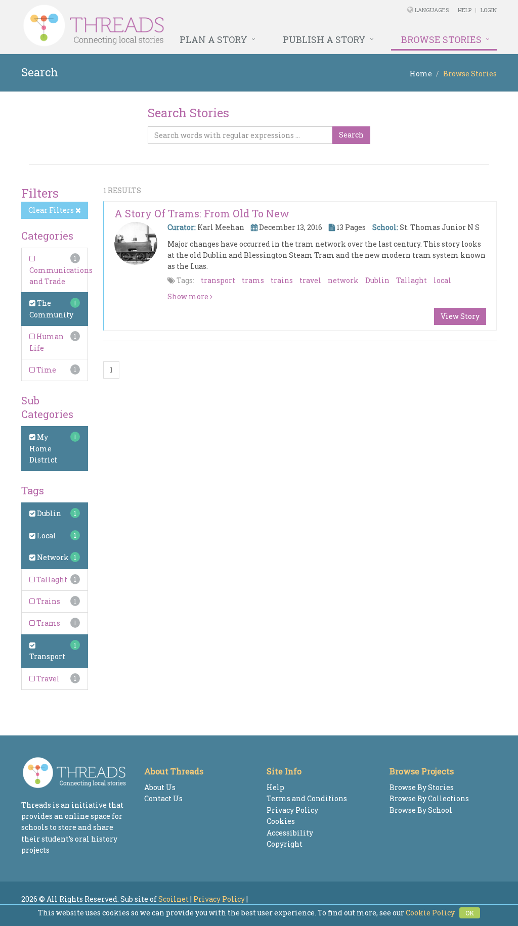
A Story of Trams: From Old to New (201, 213)
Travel (47, 678)
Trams (47, 623)
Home (421, 73)
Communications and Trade (61, 275)
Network (52, 557)
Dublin (48, 513)
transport (218, 280)
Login (489, 10)
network (343, 280)
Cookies (281, 821)
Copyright (285, 844)
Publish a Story (324, 39)
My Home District (43, 448)
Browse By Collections (429, 798)
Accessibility (290, 833)
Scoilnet (173, 899)
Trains (47, 601)
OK (469, 913)
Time (45, 370)
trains (282, 280)
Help (464, 10)
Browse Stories (441, 39)
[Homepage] (168, 26)
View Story (460, 316)
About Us (160, 787)
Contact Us (163, 798)
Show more (188, 296)
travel (310, 280)
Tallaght (51, 579)
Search (351, 135)
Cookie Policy (430, 912)
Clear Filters (51, 210)
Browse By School (421, 810)
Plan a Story (213, 39)
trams (253, 280)
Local (45, 535)
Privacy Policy (292, 810)
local (442, 280)
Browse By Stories (422, 787)
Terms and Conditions (307, 798)
